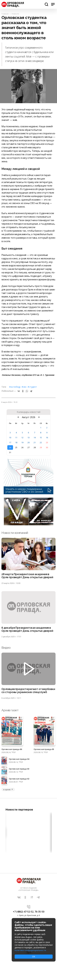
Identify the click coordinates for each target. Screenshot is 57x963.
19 (22, 442)
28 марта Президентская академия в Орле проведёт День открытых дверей (27, 576)
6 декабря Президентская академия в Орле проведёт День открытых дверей (27, 629)
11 (16, 437)
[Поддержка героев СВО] (28, 493)
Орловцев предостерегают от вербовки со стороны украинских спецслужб (28, 691)
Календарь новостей (28, 412)
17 (10, 442)
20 (28, 442)
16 (47, 437)
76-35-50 (39, 911)
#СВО (24, 386)
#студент (32, 386)
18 (16, 442)
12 (22, 437)
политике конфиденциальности (30, 950)
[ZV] (28, 524)
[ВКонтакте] (18, 391)
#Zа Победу (14, 386)
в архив (7, 789)
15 (41, 437)
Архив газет (9, 710)
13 (28, 437)
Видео (6, 647)
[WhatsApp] (27, 391)
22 (41, 442)
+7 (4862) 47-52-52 (23, 911)
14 (35, 437)
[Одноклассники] (23, 391)
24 (10, 447)
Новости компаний (14, 533)
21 (35, 442)
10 (10, 437)
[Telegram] (31, 391)
